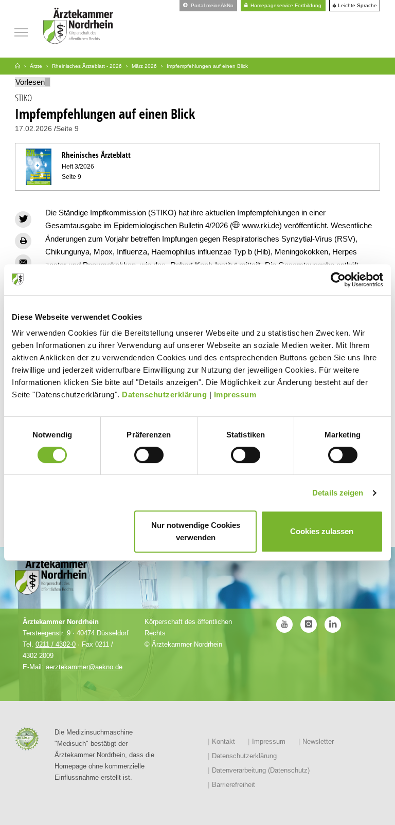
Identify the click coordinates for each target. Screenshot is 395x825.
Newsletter (318, 741)
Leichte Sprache (356, 5)
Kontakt (223, 741)
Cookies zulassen (321, 531)
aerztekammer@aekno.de (84, 667)
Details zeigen (337, 492)
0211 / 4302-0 (55, 644)
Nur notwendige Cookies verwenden (195, 531)
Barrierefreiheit (233, 785)
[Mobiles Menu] (21, 31)
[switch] (149, 455)
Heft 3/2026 (78, 166)
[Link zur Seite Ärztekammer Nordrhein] (17, 66)
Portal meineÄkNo (211, 5)
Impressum (235, 394)
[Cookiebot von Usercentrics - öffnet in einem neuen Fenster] (338, 279)
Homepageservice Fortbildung (285, 5)
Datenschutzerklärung (164, 394)
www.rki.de (260, 225)
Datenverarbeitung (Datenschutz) (261, 770)
